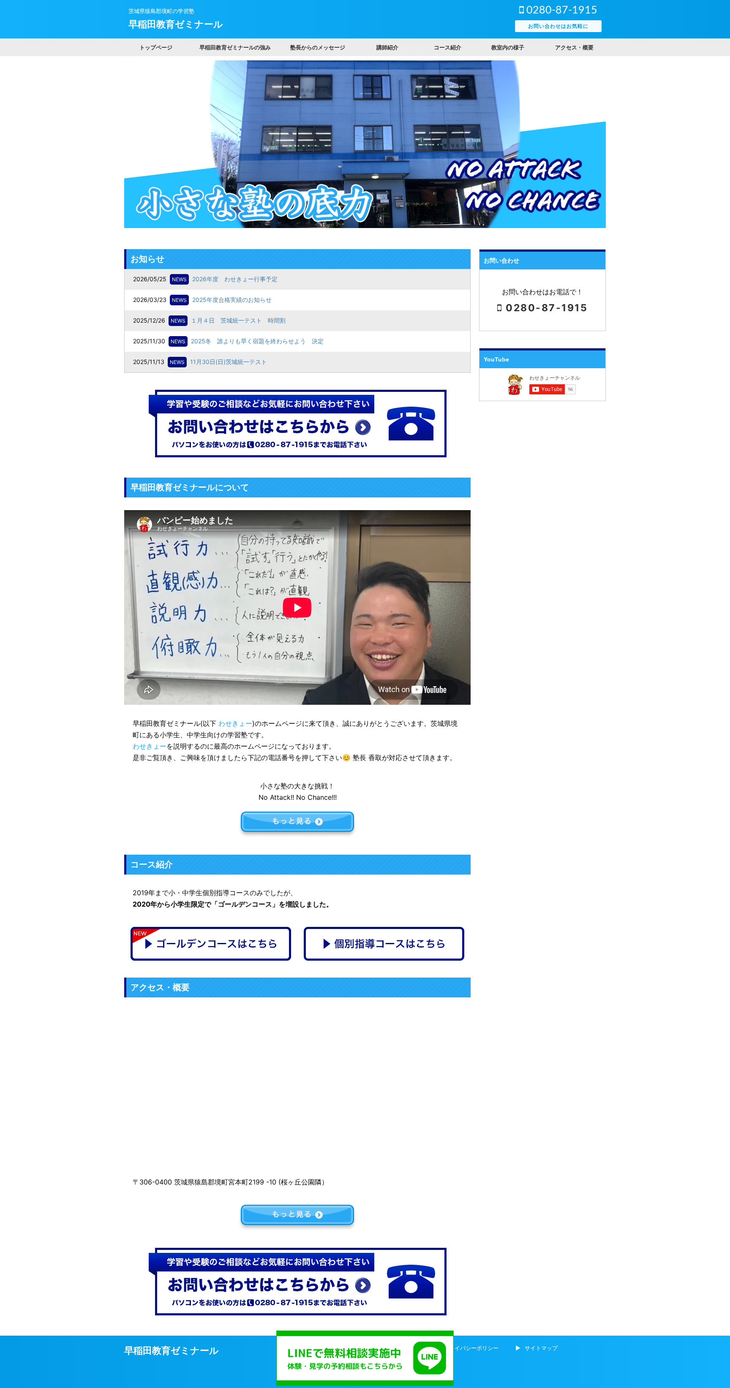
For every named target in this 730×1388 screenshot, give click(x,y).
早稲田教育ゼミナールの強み (235, 47)
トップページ (155, 47)
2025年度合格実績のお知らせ (232, 299)
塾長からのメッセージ (317, 47)
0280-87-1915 (560, 10)
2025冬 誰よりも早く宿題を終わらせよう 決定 (257, 341)
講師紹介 (387, 47)
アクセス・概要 (574, 47)
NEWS (179, 279)
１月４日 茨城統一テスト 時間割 (238, 320)
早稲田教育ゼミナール (175, 24)
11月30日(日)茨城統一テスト (228, 361)
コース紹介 (447, 47)
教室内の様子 (507, 47)
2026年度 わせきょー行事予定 (235, 278)
